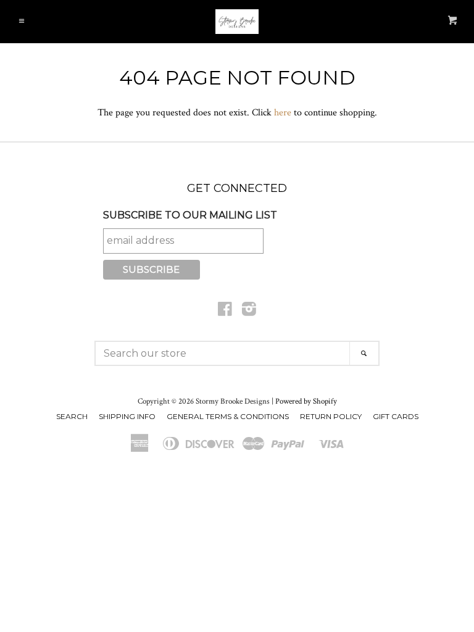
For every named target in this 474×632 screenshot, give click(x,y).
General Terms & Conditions (228, 416)
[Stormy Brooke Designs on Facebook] (225, 312)
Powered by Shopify (306, 401)
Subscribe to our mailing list (190, 215)
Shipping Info (127, 416)
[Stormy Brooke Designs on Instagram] (249, 312)
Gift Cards (395, 416)
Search (72, 416)
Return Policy (331, 416)
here (282, 112)
